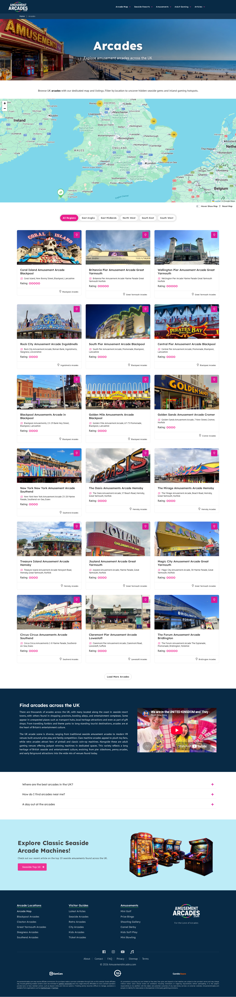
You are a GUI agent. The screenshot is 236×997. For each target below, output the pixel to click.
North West (129, 217)
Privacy (120, 958)
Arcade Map (122, 7)
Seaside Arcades (78, 916)
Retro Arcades (77, 921)
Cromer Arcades (209, 435)
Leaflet (217, 201)
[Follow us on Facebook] (104, 952)
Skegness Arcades (27, 932)
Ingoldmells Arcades (69, 365)
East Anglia (88, 217)
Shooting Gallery (130, 921)
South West (166, 217)
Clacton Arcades (26, 921)
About (87, 958)
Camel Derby (128, 927)
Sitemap (133, 958)
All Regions (69, 217)
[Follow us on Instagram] (113, 952)
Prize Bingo (127, 916)
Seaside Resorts (142, 7)
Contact (99, 958)
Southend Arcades (70, 512)
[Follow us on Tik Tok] (132, 952)
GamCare (55, 988)
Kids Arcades (76, 932)
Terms (145, 958)
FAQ (109, 958)
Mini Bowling (128, 937)
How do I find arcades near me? (43, 794)
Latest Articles (77, 911)
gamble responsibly (65, 984)
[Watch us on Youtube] (122, 952)
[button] (60, 193)
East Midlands (108, 217)
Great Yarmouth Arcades (136, 294)
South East (148, 217)
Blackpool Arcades (70, 291)
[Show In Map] (77, 235)
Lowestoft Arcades (139, 659)
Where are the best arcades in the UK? (47, 784)
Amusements (162, 7)
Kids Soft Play (129, 932)
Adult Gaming (182, 7)
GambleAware (45, 988)
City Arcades (76, 927)
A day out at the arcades (38, 804)
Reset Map (227, 206)
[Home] (24, 6)
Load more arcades (118, 676)
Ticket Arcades (77, 937)
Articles (199, 7)
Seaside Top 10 (31, 867)
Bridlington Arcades (207, 659)
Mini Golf (126, 911)
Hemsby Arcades (140, 509)
